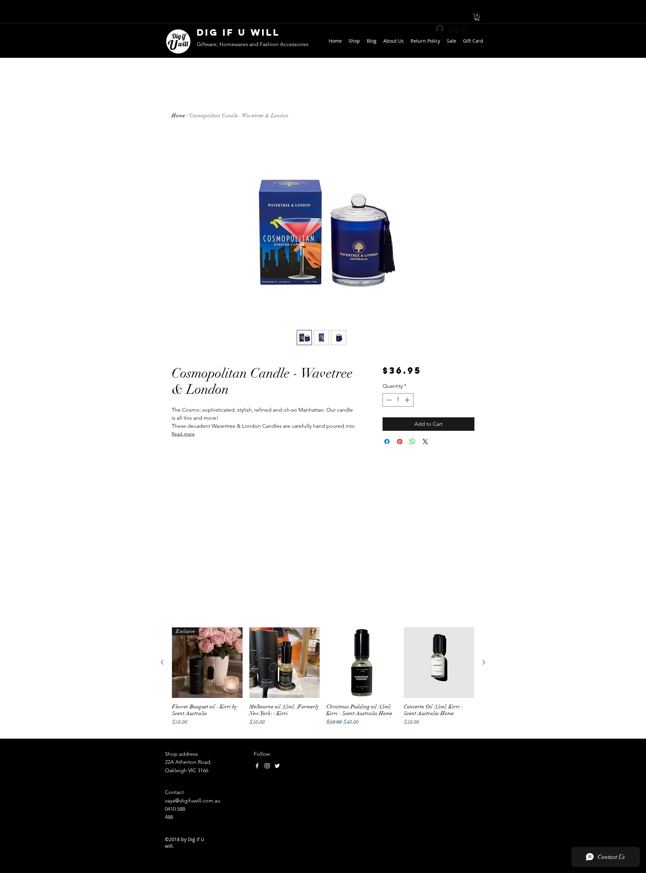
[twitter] (277, 765)
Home (178, 115)
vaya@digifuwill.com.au (192, 800)
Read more (183, 434)
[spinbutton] (398, 399)
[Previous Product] (162, 662)
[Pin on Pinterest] (400, 442)
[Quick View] (284, 662)
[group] (323, 680)
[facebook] (257, 765)
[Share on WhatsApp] (412, 442)
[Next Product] (484, 662)
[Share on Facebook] (387, 442)
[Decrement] (388, 399)
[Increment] (407, 399)
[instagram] (267, 765)
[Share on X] (425, 442)
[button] (477, 17)
